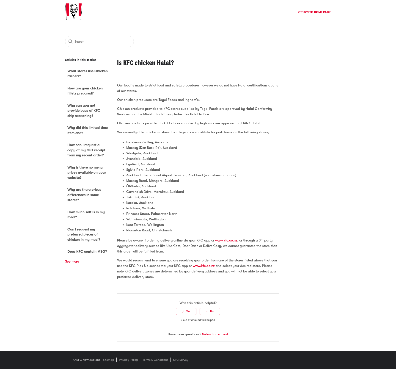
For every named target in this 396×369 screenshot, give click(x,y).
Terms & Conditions (155, 359)
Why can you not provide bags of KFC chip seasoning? (83, 110)
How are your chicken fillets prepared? (85, 91)
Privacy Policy (128, 359)
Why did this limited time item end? (87, 130)
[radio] (186, 311)
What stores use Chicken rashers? (87, 73)
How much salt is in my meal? (86, 214)
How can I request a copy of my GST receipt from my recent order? (86, 150)
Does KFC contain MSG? (87, 252)
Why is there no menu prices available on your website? (86, 172)
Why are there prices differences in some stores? (84, 195)
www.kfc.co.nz (226, 240)
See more (72, 261)
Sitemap (108, 359)
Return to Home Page (314, 12)
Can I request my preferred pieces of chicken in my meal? (83, 234)
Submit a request (215, 334)
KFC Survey (180, 359)
